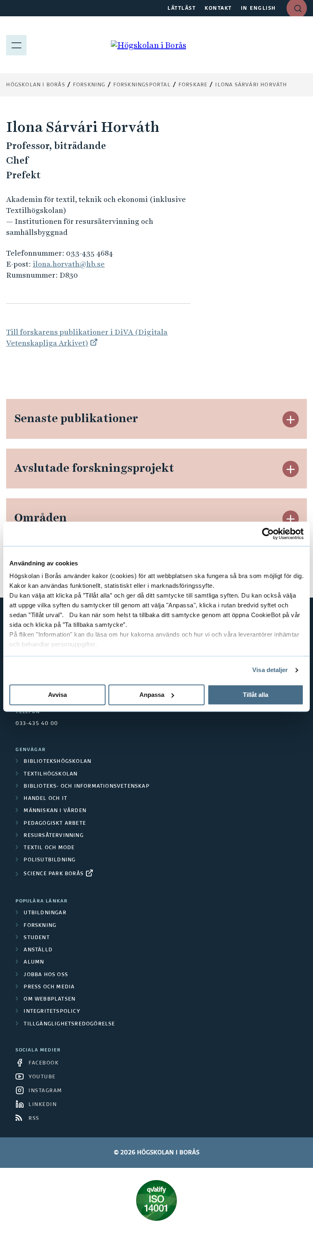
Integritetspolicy (52, 1011)
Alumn (34, 962)
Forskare (193, 85)
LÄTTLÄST (182, 8)
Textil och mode (49, 848)
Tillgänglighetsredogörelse (69, 1024)
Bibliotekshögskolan (57, 761)
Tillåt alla (255, 694)
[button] (290, 419)
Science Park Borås (54, 874)
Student (36, 938)
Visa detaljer (270, 669)
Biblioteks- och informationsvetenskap (86, 786)
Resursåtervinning (53, 836)
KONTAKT (218, 8)
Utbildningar (45, 913)
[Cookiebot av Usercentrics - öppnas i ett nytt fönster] (268, 534)
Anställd (38, 950)
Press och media (49, 987)
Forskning (89, 85)
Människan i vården (55, 811)
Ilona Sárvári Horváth (251, 85)
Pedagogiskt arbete (55, 823)
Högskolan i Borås (35, 85)
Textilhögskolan (50, 774)
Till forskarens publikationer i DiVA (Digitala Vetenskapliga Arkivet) (87, 337)
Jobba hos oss (46, 975)
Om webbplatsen (49, 999)
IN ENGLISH (258, 8)
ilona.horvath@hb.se (69, 264)
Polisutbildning (49, 860)
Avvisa (57, 694)
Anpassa (151, 694)
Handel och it (45, 799)
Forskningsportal (142, 85)
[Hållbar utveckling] (156, 1200)
